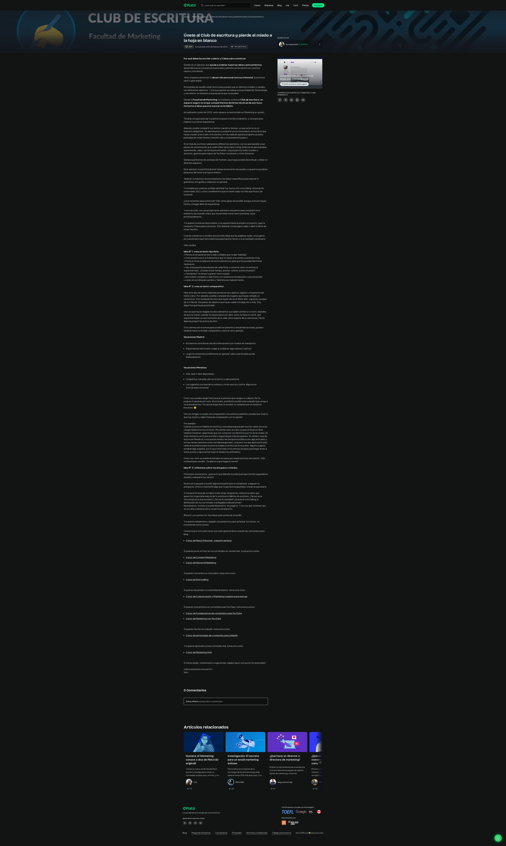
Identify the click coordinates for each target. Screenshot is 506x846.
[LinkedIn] (200, 823)
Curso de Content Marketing (201, 557)
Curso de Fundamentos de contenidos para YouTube (214, 613)
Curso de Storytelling (197, 579)
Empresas (269, 5)
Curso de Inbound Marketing (201, 562)
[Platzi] (190, 5)
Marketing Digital (199, 16)
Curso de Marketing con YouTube (203, 618)
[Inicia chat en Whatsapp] (498, 838)
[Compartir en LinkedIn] (291, 100)
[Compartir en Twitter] (285, 100)
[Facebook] (185, 823)
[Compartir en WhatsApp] (297, 100)
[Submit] (202, 5)
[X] (190, 823)
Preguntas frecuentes (201, 832)
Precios (305, 5)
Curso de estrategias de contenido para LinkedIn (212, 635)
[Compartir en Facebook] (280, 100)
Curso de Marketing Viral (199, 652)
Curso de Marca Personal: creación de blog (209, 540)
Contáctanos (221, 832)
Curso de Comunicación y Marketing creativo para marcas (216, 596)
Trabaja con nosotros (281, 832)
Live (287, 5)
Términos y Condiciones (256, 832)
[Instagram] (195, 823)
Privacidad (236, 832)
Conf (295, 5)
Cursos (257, 5)
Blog (280, 5)
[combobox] (225, 5)
